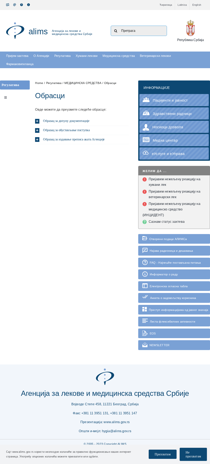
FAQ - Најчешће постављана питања (175, 262)
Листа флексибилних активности (172, 321)
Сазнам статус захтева (167, 221)
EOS (153, 333)
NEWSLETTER (159, 345)
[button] (82, 121)
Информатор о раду (164, 274)
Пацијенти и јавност (170, 100)
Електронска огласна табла (169, 286)
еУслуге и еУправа (168, 154)
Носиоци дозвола (167, 127)
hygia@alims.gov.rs (116, 431)
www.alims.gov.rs (117, 422)
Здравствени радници (172, 114)
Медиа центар (165, 140)
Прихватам (163, 454)
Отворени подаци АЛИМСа (168, 239)
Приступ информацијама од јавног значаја (178, 309)
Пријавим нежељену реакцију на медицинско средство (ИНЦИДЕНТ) (171, 209)
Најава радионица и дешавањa (171, 250)
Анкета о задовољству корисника (173, 298)
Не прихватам (193, 454)
